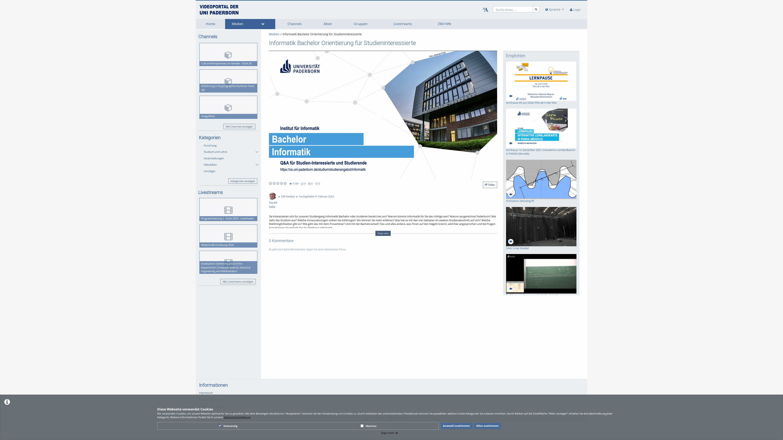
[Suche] (536, 9)
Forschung (210, 145)
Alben (327, 24)
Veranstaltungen (214, 158)
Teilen (491, 185)
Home (210, 24)
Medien (237, 24)
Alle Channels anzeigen (239, 126)
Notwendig (230, 426)
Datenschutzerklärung (237, 417)
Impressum (206, 393)
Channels (295, 24)
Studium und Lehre (215, 152)
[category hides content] (256, 152)
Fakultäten (210, 164)
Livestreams (403, 24)
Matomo (371, 426)
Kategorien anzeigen (242, 181)
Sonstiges (209, 171)
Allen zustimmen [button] (487, 426)
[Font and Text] (485, 10)
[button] (230, 152)
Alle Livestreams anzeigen (237, 281)
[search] (513, 9)
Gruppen (361, 24)
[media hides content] (262, 24)
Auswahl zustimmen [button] (456, 426)
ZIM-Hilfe (444, 24)
